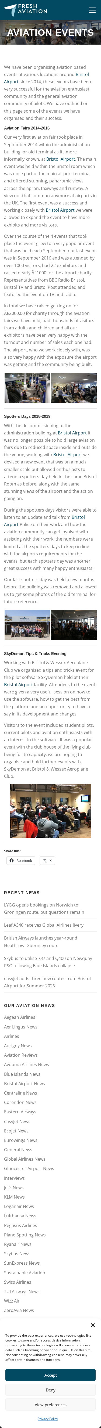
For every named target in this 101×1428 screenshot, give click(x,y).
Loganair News (19, 1206)
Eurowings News (20, 1140)
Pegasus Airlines (20, 1225)
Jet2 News (14, 1187)
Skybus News (17, 1254)
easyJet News (17, 1121)
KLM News (14, 1197)
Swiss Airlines (17, 1282)
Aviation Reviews (21, 1055)
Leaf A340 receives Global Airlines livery (43, 925)
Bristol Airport (60, 159)
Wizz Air (12, 1301)
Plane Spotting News (25, 1235)
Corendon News (20, 1102)
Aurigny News (18, 1046)
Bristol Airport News (24, 1084)
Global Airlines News (25, 1159)
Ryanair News (18, 1244)
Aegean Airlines (19, 1017)
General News (18, 1150)
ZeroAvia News (19, 1310)
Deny (50, 1390)
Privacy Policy (48, 1418)
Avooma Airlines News (26, 1064)
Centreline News (20, 1093)
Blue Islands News (22, 1074)
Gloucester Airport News (29, 1168)
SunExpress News (22, 1263)
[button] (93, 1325)
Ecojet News (16, 1131)
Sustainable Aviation (24, 1273)
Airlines (11, 1036)
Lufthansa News (20, 1216)
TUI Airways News (22, 1291)
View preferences (51, 1404)
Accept (50, 1375)
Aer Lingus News (20, 1027)
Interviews (14, 1178)
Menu (92, 10)
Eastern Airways (20, 1112)
